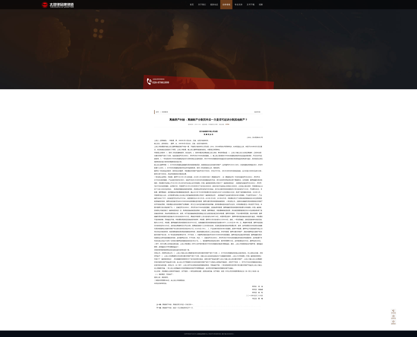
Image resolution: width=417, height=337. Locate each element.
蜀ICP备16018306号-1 (228, 334)
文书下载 (251, 4)
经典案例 (165, 112)
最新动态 (214, 4)
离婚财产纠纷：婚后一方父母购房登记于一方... (178, 308)
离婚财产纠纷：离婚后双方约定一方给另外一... (178, 304)
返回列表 (257, 112)
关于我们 (202, 4)
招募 (261, 4)
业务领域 (226, 4)
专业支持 (238, 4)
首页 (192, 4)
